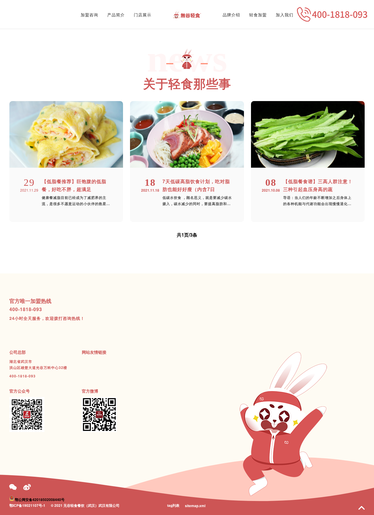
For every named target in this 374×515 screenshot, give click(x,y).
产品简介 (116, 15)
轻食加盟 (258, 15)
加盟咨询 (89, 15)
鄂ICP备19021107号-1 (27, 505)
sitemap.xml (195, 505)
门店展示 (142, 15)
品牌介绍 (231, 15)
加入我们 (284, 15)
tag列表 (173, 505)
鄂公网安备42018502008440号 (40, 499)
